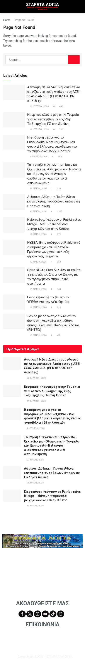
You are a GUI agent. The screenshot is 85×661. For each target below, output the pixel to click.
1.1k (59, 211)
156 (59, 156)
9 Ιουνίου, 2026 (38, 156)
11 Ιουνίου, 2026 (39, 129)
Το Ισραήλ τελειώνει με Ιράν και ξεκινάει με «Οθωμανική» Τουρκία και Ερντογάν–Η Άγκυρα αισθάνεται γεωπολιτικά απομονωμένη (54, 173)
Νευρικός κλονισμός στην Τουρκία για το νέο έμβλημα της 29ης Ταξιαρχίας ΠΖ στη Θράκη (53, 119)
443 (61, 106)
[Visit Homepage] (42, 7)
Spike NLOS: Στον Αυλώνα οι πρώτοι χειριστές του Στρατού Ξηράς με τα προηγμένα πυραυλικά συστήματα (54, 276)
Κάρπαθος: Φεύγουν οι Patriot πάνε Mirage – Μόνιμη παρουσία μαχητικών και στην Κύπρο (54, 224)
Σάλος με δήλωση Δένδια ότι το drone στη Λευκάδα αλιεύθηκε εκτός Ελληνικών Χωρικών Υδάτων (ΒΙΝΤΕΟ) (53, 322)
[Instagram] (37, 613)
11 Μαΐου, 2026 (38, 307)
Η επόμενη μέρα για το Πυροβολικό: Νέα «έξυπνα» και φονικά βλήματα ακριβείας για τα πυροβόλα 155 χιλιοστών (52, 144)
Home (6, 19)
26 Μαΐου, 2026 (38, 211)
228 (58, 188)
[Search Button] (80, 6)
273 (58, 234)
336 (61, 129)
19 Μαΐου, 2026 (38, 234)
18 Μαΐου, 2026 (38, 261)
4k (58, 335)
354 (58, 261)
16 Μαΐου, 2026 (38, 289)
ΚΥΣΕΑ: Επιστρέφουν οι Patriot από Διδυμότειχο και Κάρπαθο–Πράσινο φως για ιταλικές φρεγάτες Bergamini (53, 249)
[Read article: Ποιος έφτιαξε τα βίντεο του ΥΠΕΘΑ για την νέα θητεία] (14, 302)
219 (58, 307)
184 (58, 289)
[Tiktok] (52, 613)
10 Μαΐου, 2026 (38, 335)
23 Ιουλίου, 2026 (39, 106)
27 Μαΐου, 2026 (38, 188)
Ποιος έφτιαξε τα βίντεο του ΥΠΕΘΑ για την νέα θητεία (48, 299)
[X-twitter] (29, 613)
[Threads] (60, 613)
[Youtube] (45, 613)
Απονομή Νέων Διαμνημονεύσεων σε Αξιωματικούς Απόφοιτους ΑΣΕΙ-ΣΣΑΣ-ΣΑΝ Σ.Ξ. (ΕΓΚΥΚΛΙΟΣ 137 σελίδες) (53, 94)
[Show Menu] (5, 6)
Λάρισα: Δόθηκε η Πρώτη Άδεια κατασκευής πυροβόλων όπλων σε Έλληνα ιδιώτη (53, 201)
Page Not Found (24, 19)
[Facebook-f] (22, 613)
